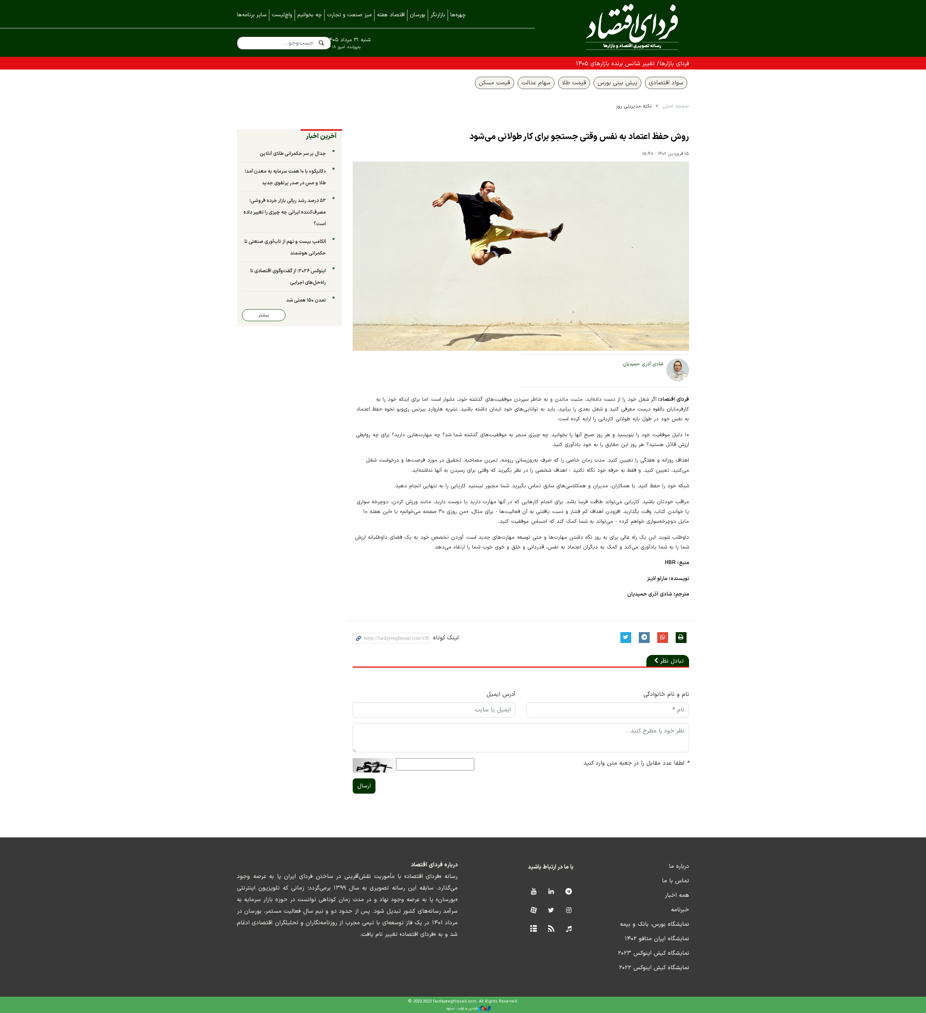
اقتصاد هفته (391, 15)
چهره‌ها (458, 15)
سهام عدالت (536, 83)
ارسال (364, 786)
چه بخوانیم (309, 15)
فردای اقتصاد (622, 28)
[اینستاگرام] (568, 911)
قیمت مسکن (494, 83)
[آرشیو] (533, 929)
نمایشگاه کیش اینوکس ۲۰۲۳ (653, 953)
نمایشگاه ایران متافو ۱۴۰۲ (657, 938)
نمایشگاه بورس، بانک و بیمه (654, 924)
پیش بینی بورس (617, 83)
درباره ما (679, 866)
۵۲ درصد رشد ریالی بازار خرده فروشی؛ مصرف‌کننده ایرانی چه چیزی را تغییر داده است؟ (284, 212)
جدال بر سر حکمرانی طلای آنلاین (293, 153)
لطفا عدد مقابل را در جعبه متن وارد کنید (636, 763)
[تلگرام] (568, 892)
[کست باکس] (568, 929)
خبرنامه (680, 909)
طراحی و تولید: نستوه (462, 1008)
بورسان (417, 15)
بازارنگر (437, 15)
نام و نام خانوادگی (666, 694)
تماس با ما (675, 881)
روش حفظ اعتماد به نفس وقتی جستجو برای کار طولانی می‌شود (579, 136)
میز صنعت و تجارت (349, 15)
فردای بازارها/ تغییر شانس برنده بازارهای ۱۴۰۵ (632, 63)
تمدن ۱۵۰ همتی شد (306, 300)
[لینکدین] (551, 892)
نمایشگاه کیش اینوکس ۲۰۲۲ (654, 967)
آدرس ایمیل (501, 694)
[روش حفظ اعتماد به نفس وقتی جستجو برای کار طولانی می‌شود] (521, 256)
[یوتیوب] (533, 892)
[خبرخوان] (551, 929)
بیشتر (263, 315)
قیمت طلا (574, 83)
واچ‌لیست (282, 15)
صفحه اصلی (676, 106)
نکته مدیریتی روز (634, 106)
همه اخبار (677, 895)
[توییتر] (551, 911)
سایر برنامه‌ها (252, 15)
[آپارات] (533, 911)
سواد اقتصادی (666, 83)
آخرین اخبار (321, 136)
